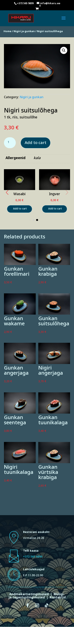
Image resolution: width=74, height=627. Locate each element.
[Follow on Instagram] (37, 605)
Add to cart (35, 144)
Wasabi (19, 194)
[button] (7, 192)
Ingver (54, 194)
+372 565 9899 (32, 557)
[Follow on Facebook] (28, 605)
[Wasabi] (19, 190)
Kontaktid (58, 598)
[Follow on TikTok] (47, 605)
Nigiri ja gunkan (24, 32)
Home (7, 32)
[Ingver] (54, 190)
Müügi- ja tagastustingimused (36, 596)
